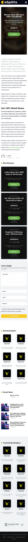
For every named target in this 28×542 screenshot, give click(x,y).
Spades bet (7, 362)
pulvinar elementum (14, 147)
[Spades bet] (7, 360)
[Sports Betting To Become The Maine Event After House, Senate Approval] (5, 429)
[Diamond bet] (7, 377)
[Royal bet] (21, 454)
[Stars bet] (7, 342)
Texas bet (21, 491)
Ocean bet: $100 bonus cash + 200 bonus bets (14, 233)
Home (4, 537)
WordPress (17, 534)
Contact (14, 538)
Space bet (21, 474)
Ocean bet (21, 343)
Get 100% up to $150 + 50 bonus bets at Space (14, 199)
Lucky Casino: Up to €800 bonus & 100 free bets (14, 173)
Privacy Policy (11, 537)
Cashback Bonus (14, 12)
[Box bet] (7, 507)
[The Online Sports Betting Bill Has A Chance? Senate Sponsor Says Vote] (5, 420)
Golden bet (7, 474)
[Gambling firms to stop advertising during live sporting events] (5, 411)
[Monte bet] (21, 360)
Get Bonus (14, 34)
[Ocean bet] (21, 342)
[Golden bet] (7, 472)
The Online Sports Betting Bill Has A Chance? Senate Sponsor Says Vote (18, 415)
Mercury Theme (23, 534)
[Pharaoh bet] (21, 377)
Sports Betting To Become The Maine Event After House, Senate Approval (18, 424)
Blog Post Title (14, 395)
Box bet (7, 509)
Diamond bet (7, 379)
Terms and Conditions (20, 537)
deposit (21, 513)
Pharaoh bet (21, 379)
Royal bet (21, 456)
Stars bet (7, 343)
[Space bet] (21, 472)
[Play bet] (7, 489)
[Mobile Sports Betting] (9, 2)
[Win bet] (21, 507)
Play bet (7, 491)
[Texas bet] (21, 489)
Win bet (21, 509)
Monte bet (21, 362)
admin (9, 156)
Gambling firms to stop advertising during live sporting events (16, 406)
